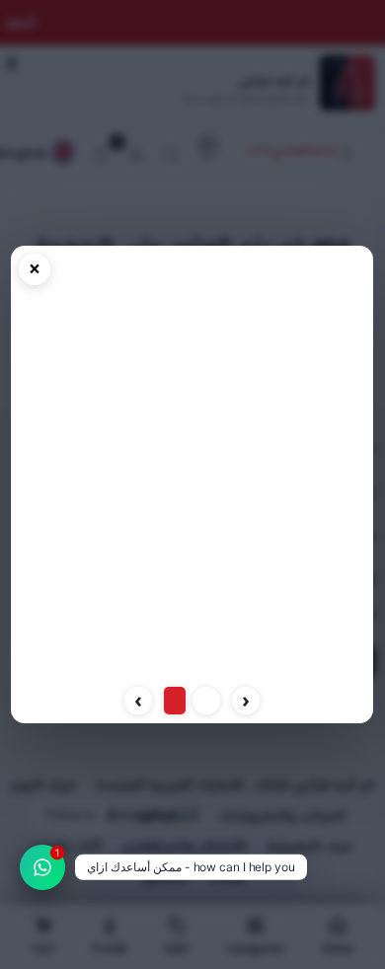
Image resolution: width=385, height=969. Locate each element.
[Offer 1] (206, 700)
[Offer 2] (175, 700)
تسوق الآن (193, 658)
